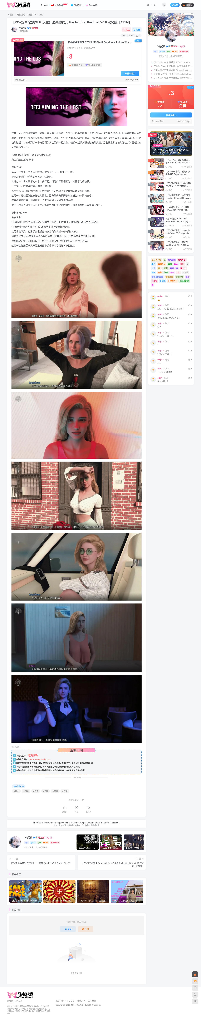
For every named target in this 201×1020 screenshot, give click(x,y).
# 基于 (64, 791)
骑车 (160, 272)
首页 (11, 14)
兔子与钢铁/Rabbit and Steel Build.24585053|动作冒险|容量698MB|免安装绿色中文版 (178, 223)
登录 (69, 929)
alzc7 (159, 377)
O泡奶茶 (22, 28)
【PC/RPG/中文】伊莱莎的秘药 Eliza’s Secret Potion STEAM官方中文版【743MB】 (172, 73)
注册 (87, 929)
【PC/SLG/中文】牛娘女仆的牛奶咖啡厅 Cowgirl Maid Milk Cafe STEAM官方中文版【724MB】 (178, 234)
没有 (159, 327)
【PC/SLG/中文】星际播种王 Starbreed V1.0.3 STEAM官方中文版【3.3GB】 (172, 77)
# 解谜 (45, 791)
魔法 (160, 268)
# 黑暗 (55, 791)
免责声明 (81, 1000)
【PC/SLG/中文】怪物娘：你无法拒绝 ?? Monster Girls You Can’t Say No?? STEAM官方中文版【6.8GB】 (172, 66)
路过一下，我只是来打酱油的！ (170, 308)
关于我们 (92, 1000)
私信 (138, 29)
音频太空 (169, 276)
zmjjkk (159, 296)
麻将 (182, 264)
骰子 (153, 272)
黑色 (153, 264)
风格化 (185, 272)
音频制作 (179, 276)
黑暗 (170, 264)
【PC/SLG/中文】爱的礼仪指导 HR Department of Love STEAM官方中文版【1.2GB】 (178, 176)
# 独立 (16, 791)
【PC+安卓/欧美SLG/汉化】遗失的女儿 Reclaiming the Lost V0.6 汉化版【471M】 (71, 22)
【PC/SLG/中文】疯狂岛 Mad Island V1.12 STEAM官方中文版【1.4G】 (179, 245)
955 (34, 842)
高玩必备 (174, 268)
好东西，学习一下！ (166, 336)
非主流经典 (184, 280)
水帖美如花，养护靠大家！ (168, 317)
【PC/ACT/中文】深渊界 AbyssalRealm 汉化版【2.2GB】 (172, 69)
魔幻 (166, 268)
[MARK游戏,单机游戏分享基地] (20, 994)
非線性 (163, 280)
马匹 (172, 272)
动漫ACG (32, 14)
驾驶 (166, 272)
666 (159, 363)
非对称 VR (172, 280)
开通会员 (188, 5)
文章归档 (70, 1000)
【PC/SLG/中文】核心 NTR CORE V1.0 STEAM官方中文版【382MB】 (178, 186)
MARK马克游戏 (77, 1005)
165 (46, 842)
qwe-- (159, 368)
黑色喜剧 (182, 259)
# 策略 (26, 791)
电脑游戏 (21, 14)
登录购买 (131, 73)
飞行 (178, 272)
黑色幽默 (172, 259)
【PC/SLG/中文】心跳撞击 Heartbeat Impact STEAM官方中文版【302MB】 (178, 197)
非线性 (154, 280)
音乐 (187, 276)
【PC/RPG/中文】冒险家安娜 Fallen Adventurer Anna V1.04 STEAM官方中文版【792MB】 (178, 164)
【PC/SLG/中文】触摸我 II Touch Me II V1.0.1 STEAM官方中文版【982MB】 (172, 62)
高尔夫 (183, 268)
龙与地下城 (156, 259)
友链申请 (60, 1000)
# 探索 (35, 791)
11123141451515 (164, 372)
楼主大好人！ (163, 381)
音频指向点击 (157, 276)
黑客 (176, 264)
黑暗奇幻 (162, 264)
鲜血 (153, 268)
